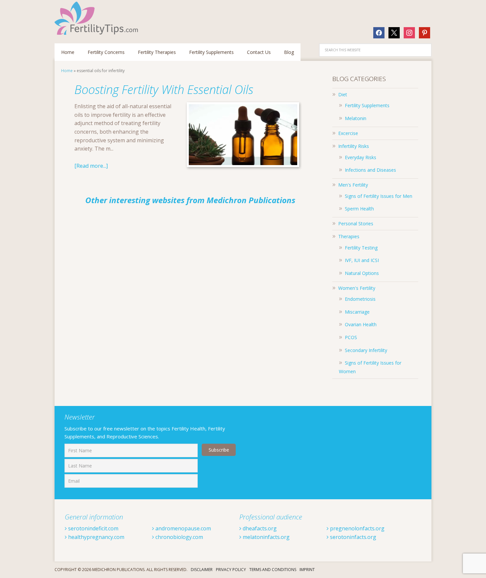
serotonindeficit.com (92, 528)
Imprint (307, 569)
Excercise (348, 133)
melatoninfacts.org (265, 537)
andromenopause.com (182, 528)
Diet (342, 94)
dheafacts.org (259, 528)
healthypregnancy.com (95, 537)
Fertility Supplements (367, 105)
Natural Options (362, 273)
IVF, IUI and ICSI (362, 260)
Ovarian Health (361, 324)
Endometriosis (360, 299)
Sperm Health (359, 208)
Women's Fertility (356, 288)
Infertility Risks (353, 146)
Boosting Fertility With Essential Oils (163, 89)
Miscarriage (357, 312)
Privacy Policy (231, 569)
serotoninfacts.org (352, 537)
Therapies (348, 236)
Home (67, 70)
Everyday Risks (360, 157)
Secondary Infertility (366, 350)
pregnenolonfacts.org (357, 528)
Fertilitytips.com (98, 18)
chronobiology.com (178, 537)
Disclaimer (202, 569)
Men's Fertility (353, 185)
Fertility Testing (361, 248)
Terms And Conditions (272, 569)
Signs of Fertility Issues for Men (378, 196)
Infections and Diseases (370, 170)
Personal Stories (355, 223)
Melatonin (355, 118)
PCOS (351, 337)
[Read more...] (91, 165)
